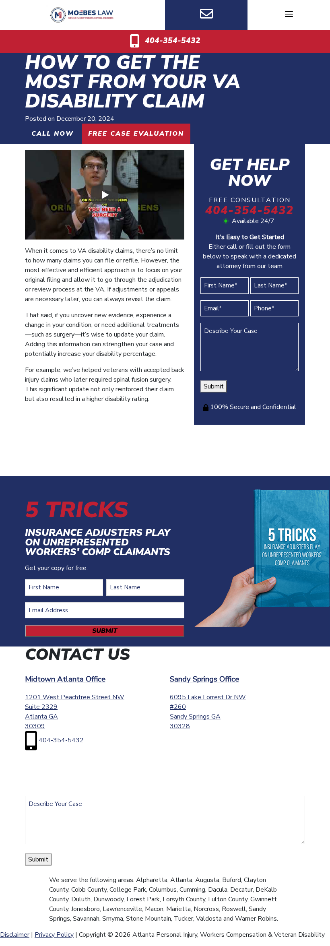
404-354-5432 (171, 40)
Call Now (52, 133)
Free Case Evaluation (136, 133)
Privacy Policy (54, 934)
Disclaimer (14, 934)
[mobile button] (289, 14)
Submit (214, 386)
